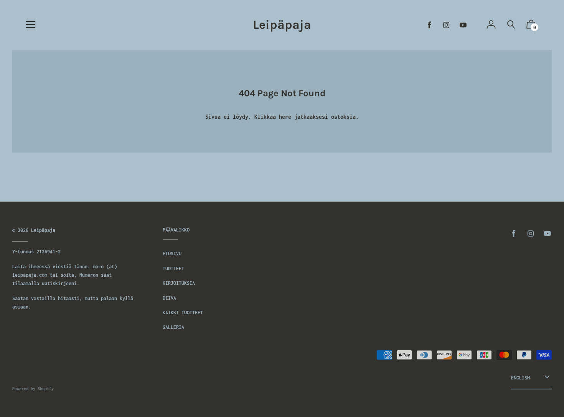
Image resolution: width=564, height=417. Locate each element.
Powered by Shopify (33, 388)
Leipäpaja (282, 25)
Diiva (169, 298)
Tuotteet (173, 268)
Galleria (173, 327)
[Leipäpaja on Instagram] (446, 25)
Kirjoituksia (179, 283)
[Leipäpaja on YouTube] (463, 25)
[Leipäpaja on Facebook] (429, 25)
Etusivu (172, 253)
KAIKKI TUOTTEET (183, 312)
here (285, 116)
